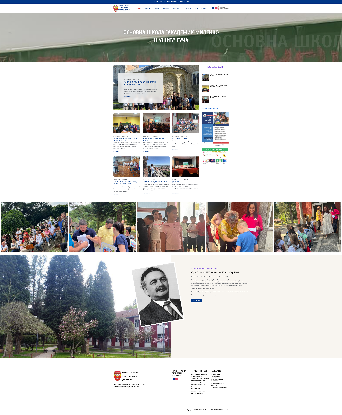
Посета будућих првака (180, 138)
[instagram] (216, 8)
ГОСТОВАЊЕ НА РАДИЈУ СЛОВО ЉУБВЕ (155, 182)
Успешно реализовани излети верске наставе (140, 83)
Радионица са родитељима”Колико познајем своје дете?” (125, 139)
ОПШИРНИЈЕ (196, 300)
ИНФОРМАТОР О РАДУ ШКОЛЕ (210, 108)
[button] (147, 8)
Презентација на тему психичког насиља (154, 139)
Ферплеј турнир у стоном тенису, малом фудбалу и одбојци (125, 182)
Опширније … (127, 96)
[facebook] (213, 8)
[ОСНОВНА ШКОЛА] (122, 8)
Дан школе (176, 182)
